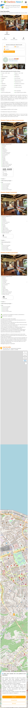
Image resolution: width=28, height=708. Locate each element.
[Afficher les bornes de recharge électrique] (25, 360)
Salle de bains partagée (6, 180)
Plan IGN (24, 353)
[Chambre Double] (14, 275)
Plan (25, 352)
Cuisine (3, 178)
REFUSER (14, 703)
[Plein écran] (26, 363)
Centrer (25, 357)
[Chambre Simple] (14, 215)
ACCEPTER (14, 697)
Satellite (25, 355)
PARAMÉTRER (14, 700)
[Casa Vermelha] (14, 30)
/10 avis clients (25, 17)
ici (18, 693)
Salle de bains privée (5, 242)
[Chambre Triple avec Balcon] (14, 142)
